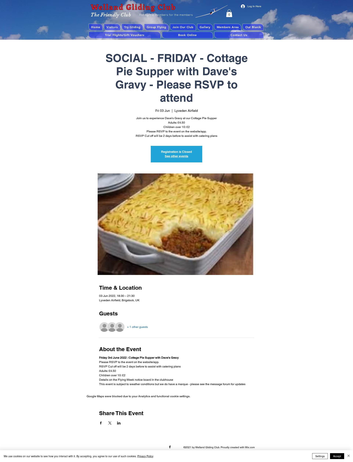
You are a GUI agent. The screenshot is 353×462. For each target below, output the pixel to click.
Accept (337, 456)
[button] (229, 13)
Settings (320, 456)
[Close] (348, 456)
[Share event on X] (110, 423)
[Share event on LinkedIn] (119, 423)
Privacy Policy (145, 456)
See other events (176, 156)
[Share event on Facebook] (101, 423)
